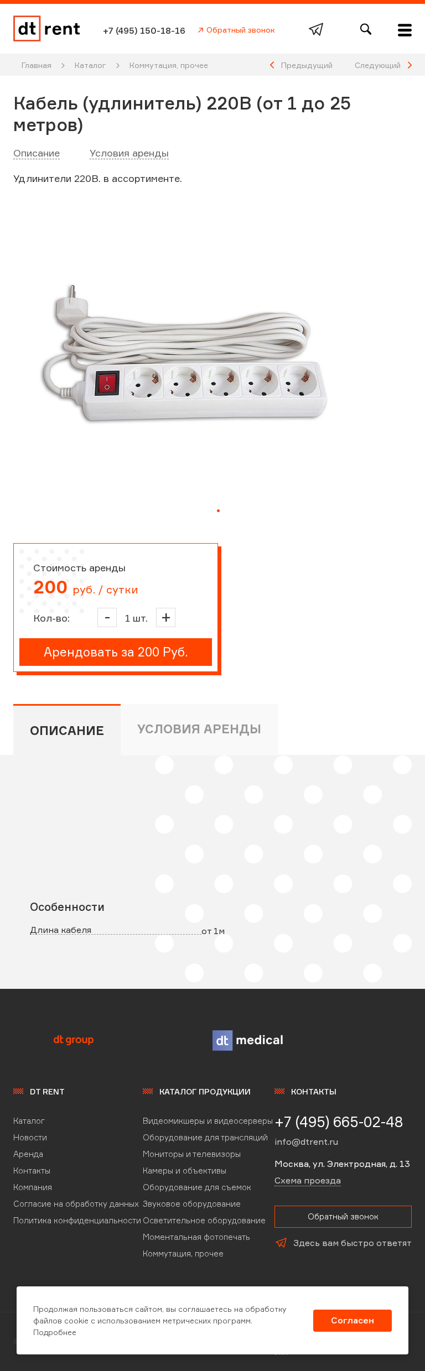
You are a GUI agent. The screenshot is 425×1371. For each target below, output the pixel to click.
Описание (36, 153)
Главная (36, 65)
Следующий (378, 65)
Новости (30, 1137)
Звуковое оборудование (192, 1203)
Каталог (90, 65)
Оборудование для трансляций (205, 1137)
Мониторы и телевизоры (192, 1154)
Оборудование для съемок (197, 1187)
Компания (32, 1187)
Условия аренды (129, 153)
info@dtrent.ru (306, 1141)
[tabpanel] (186, 363)
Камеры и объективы (184, 1170)
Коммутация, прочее (168, 65)
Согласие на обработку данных (76, 1203)
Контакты (31, 1170)
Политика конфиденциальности (77, 1220)
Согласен (352, 1320)
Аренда (28, 1154)
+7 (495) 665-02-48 (338, 1121)
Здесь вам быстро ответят (352, 1242)
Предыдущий (307, 65)
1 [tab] (218, 510)
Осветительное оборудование (204, 1220)
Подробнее (54, 1332)
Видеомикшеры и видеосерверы (208, 1120)
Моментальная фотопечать (196, 1237)
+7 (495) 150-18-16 (144, 30)
